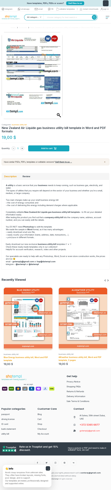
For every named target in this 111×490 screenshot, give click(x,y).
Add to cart (47, 148)
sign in (106, 9)
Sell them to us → (63, 162)
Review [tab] (26, 176)
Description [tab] (10, 176)
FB (52, 9)
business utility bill (19, 125)
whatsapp (25, 9)
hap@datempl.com (46, 261)
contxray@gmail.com (90, 473)
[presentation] (105, 280)
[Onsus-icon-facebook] (37, 463)
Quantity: (5, 148)
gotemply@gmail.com (23, 261)
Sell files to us (75, 3)
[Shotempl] (11, 17)
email (40, 9)
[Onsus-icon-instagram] (55, 463)
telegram (8, 9)
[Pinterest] (64, 463)
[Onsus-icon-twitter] (46, 463)
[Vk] (73, 463)
